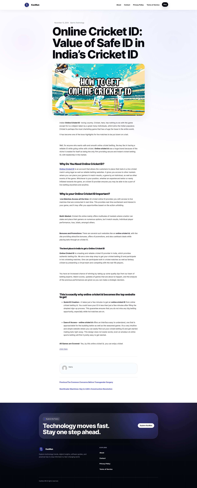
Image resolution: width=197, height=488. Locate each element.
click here (64, 349)
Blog (165, 4)
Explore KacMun (146, 425)
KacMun (35, 5)
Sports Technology (77, 23)
